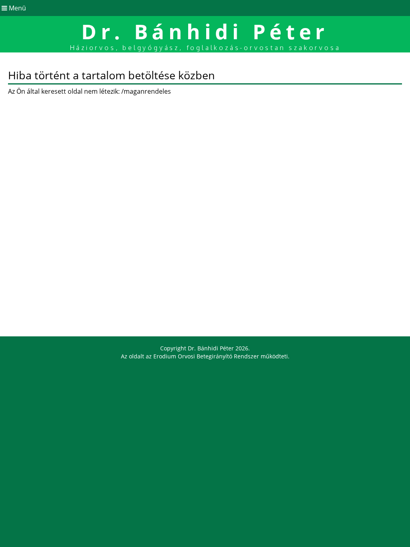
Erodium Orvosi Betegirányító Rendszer (206, 356)
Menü (16, 8)
